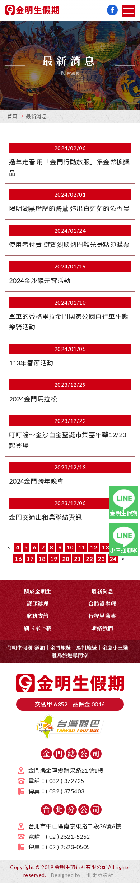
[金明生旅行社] (32, 11)
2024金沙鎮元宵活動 (39, 281)
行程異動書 (102, 616)
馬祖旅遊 (86, 647)
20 (65, 558)
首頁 (12, 116)
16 (18, 558)
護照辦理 (38, 603)
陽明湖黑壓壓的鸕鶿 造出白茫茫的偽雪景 (69, 208)
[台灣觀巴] (70, 736)
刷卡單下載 (37, 628)
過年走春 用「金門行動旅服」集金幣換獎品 (69, 167)
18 (41, 558)
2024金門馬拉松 (33, 399)
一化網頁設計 (97, 875)
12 (93, 547)
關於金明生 (37, 591)
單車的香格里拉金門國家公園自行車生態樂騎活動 (69, 321)
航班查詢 (38, 616)
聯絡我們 (102, 628)
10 (69, 547)
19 (53, 558)
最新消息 (36, 116)
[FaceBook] (112, 10)
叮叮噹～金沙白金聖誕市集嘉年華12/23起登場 (67, 440)
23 (101, 558)
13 (105, 547)
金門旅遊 (60, 647)
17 (30, 558)
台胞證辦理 (102, 603)
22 (89, 558)
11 (81, 547)
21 (77, 558)
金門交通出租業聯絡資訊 (45, 517)
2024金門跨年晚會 (36, 481)
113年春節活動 (31, 363)
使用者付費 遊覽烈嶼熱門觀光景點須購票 (69, 244)
